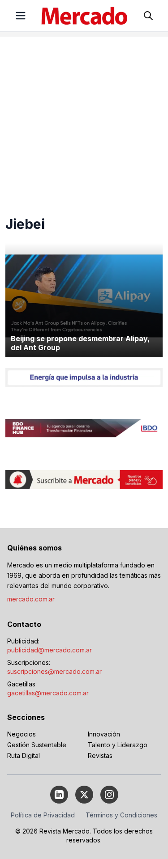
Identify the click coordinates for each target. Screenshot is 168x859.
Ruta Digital (23, 755)
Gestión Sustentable (36, 745)
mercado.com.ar (31, 599)
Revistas (100, 755)
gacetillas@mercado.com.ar (48, 693)
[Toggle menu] (20, 15)
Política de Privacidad (43, 815)
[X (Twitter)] (84, 795)
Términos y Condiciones (121, 815)
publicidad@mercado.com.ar (49, 650)
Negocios (21, 734)
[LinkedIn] (59, 795)
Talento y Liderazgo (117, 745)
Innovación (104, 734)
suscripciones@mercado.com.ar (54, 671)
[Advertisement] (84, 120)
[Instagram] (109, 795)
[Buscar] (148, 16)
